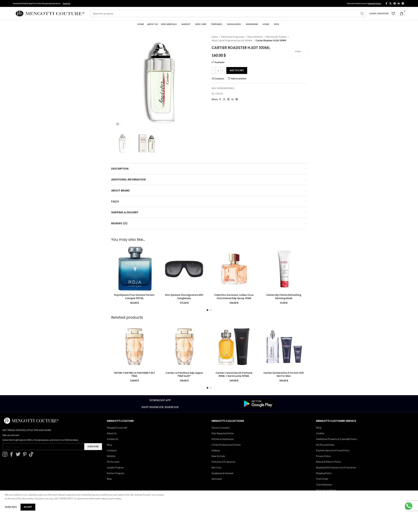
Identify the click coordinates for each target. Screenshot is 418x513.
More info (11, 507)
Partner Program (115, 473)
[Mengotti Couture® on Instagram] (5, 455)
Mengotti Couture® (117, 427)
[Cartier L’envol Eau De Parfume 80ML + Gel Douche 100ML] (234, 346)
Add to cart (237, 70)
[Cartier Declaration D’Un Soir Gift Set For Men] (283, 346)
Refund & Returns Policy (328, 461)
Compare (111, 450)
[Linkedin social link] (399, 3)
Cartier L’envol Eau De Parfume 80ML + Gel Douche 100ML (233, 374)
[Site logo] (50, 13)
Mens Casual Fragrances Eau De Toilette (232, 40)
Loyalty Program (115, 467)
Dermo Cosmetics (221, 427)
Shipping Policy (324, 473)
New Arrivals (218, 456)
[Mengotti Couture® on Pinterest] (25, 455)
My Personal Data (325, 444)
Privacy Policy (323, 456)
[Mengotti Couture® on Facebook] (12, 455)
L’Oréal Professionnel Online (226, 444)
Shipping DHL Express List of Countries (336, 467)
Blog (109, 478)
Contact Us (112, 439)
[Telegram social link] (403, 3)
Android (66, 3)
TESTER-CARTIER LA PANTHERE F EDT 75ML (134, 374)
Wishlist (111, 456)
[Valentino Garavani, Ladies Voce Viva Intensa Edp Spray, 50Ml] (234, 268)
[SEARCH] (362, 13)
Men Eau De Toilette (276, 36)
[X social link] (390, 3)
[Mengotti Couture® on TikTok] (32, 455)
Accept (28, 507)
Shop (109, 444)
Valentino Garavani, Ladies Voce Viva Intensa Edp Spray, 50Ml (234, 296)
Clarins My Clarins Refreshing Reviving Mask (283, 296)
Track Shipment (324, 484)
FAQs (319, 427)
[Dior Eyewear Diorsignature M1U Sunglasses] (184, 268)
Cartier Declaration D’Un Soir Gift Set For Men (283, 374)
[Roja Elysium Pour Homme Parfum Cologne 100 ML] (134, 268)
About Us (111, 433)
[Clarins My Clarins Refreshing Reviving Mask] (283, 268)
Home (215, 36)
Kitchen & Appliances (223, 439)
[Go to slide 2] (211, 310)
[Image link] (258, 403)
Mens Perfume (255, 36)
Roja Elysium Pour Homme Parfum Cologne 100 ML (134, 296)
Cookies (320, 433)
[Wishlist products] (393, 13)
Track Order (322, 478)
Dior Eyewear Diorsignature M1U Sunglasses (184, 296)
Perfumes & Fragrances (223, 461)
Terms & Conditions (326, 490)
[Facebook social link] (386, 3)
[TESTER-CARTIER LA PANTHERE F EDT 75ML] (134, 346)
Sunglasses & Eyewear (223, 473)
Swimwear (217, 478)
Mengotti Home (374, 3)
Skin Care (216, 467)
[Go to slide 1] (207, 310)
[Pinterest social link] (395, 3)
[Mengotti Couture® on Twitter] (19, 455)
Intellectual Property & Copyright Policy (336, 439)
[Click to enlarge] (118, 124)
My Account (113, 461)
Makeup (216, 450)
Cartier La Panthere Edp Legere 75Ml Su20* (184, 374)
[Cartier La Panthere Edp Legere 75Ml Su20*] (184, 346)
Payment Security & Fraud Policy (333, 450)
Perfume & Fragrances (232, 36)
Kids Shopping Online (223, 433)
